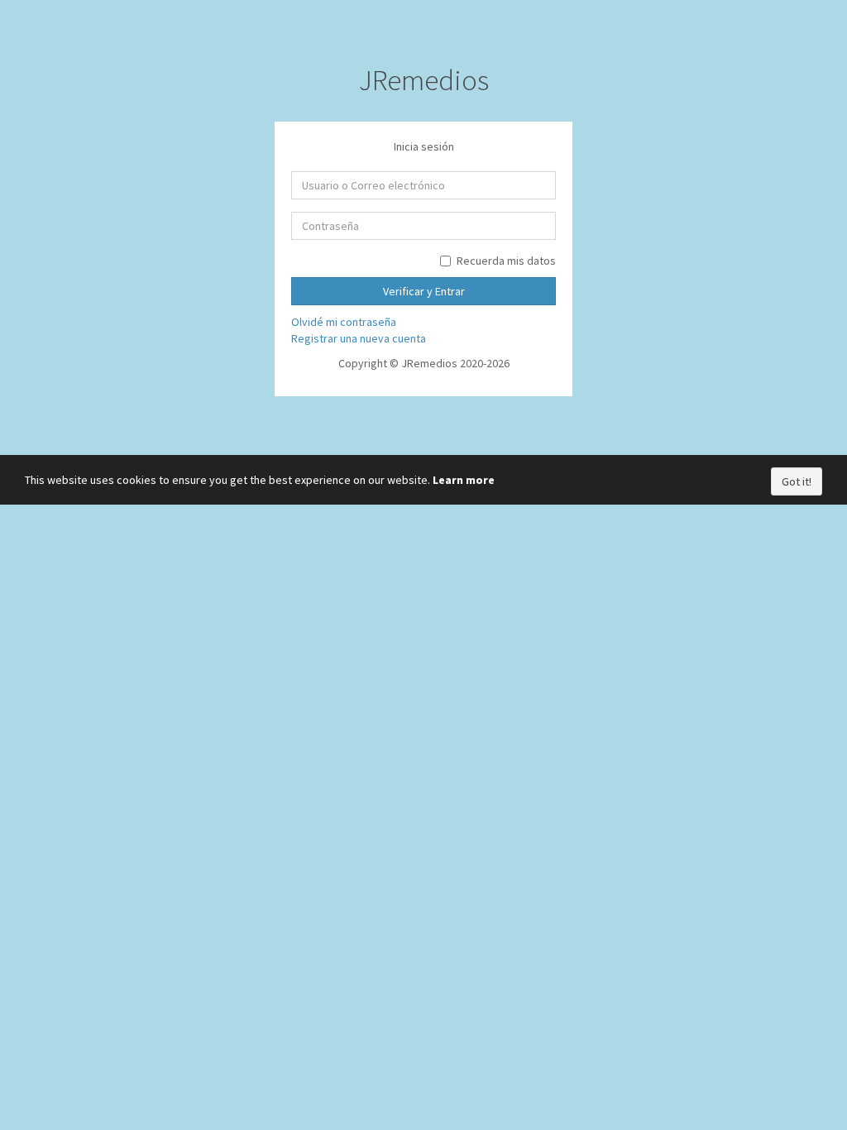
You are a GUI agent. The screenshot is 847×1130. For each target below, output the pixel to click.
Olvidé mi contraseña (343, 321)
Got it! (796, 481)
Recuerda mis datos (506, 260)
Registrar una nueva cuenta (358, 338)
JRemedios (424, 80)
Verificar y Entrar (424, 291)
